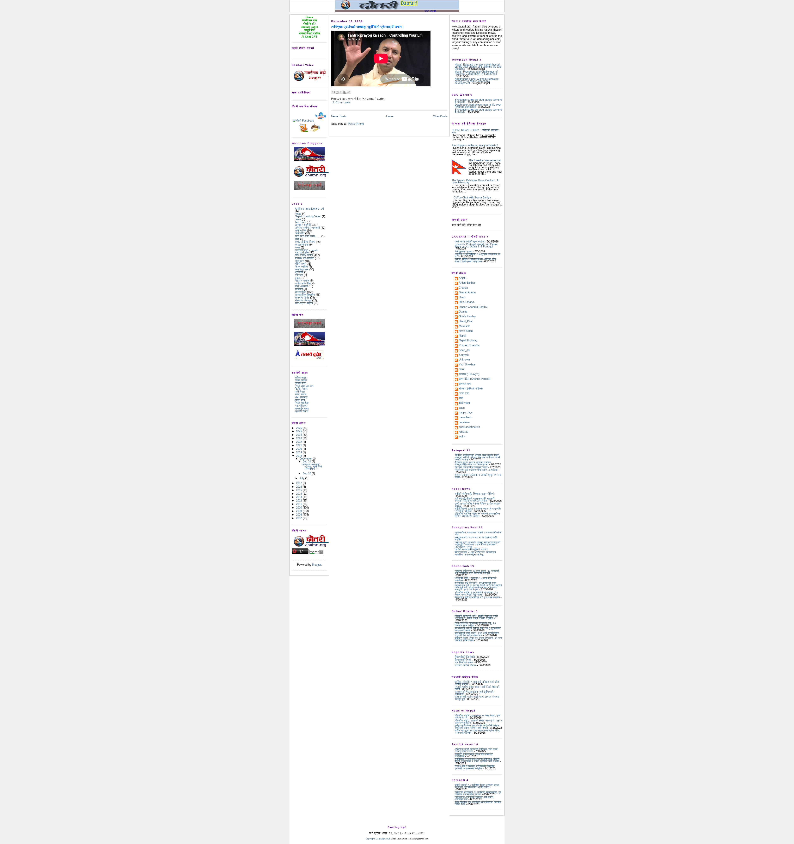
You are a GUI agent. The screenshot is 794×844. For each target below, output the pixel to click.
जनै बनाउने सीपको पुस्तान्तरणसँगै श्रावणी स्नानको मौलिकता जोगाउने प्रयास (474, 499)
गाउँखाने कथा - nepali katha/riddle (306, 251)
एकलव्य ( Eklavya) (469, 374)
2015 (299, 490)
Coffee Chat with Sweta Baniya (472, 197)
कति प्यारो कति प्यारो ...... (307, 236)
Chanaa (463, 288)
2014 (299, 493)
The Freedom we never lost (485, 160)
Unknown (464, 360)
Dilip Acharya (467, 302)
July (302, 478)
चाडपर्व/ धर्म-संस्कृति (304, 258)
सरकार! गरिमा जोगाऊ (465, 665)
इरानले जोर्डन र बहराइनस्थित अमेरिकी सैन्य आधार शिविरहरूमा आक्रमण (475, 260)
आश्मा (461, 369)
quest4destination (469, 427)
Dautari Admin (467, 292)
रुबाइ (297, 277)
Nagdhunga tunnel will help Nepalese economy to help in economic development (477, 81)
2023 (299, 438)
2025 (299, 431)
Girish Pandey (467, 316)
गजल (297, 247)
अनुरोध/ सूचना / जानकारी (307, 227)
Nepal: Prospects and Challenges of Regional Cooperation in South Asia (476, 72)
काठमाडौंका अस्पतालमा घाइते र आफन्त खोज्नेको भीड (478, 533)
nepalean (464, 422)
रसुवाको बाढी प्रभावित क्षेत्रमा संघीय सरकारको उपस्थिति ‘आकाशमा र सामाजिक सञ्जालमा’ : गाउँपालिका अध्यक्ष (477, 544)
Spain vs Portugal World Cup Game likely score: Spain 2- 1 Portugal (476, 245)
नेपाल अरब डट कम (304, 385)
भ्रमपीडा (299, 272)
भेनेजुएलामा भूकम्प (463, 251)
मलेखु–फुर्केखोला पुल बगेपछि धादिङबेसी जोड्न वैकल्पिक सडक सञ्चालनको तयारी (477, 726)
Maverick (464, 326)
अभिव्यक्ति (299, 233)
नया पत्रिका (300, 405)
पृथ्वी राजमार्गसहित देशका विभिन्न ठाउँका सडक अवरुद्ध (477, 504)
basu (462, 408)
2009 (299, 511)
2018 (299, 455)
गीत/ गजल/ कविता (304, 255)
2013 (299, 497)
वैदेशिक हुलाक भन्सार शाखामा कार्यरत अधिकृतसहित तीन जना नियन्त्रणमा (473, 463)
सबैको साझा (300, 377)
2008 (299, 514)
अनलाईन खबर (302, 408)
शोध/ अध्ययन (301, 286)
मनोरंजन (299, 275)
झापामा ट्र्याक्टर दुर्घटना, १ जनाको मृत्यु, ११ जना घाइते (478, 476)
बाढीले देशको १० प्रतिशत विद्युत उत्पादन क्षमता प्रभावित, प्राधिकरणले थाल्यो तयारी (477, 786)
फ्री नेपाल (300, 391)
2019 (299, 452)
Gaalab (463, 312)
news (298, 219)
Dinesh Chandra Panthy (473, 307)
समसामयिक (300, 292)
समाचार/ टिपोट (302, 297)
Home (389, 116)
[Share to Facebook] (345, 92)
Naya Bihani (466, 331)
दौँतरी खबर (300, 263)
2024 (299, 434)
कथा (297, 239)
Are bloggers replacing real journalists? (475, 145)
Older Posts (440, 116)
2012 (299, 500)
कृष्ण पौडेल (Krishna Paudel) (474, 379)
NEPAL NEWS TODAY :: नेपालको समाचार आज (475, 131)
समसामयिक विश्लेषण (305, 294)
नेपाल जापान (301, 380)
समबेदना (299, 289)
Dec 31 (307, 461)
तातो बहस (299, 261)
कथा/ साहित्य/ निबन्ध (305, 241)
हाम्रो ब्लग (300, 400)
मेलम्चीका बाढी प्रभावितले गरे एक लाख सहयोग (477, 597)
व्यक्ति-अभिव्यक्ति (303, 283)
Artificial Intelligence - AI (309, 208)
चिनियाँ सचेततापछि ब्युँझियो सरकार (471, 549)
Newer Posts (339, 116)
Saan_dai (464, 350)
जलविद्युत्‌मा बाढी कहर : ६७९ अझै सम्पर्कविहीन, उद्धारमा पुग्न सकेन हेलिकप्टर (477, 634)
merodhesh (465, 417)
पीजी (461, 398)
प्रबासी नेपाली (301, 411)
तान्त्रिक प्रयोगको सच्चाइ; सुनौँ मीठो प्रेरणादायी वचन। (367, 27)
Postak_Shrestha (469, 345)
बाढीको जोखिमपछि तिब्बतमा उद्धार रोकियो (474, 493)
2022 (299, 441)
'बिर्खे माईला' (464, 403)
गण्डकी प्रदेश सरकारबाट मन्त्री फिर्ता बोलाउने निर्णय (477, 687)
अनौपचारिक (300, 230)
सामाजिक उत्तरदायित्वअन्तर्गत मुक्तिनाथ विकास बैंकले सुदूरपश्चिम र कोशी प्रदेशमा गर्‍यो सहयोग (477, 760)
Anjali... (463, 278)
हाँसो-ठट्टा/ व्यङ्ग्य (304, 303)
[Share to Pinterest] (349, 92)
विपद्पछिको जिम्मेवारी (465, 656)
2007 (299, 518)
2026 (299, 428)
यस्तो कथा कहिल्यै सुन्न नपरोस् (469, 241)
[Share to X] (341, 92)
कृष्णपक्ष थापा (465, 384)
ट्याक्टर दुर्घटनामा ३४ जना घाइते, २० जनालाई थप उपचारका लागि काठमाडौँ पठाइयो (477, 572)
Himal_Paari (466, 321)
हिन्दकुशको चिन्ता (463, 659)
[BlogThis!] (337, 92)
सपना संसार (300, 394)
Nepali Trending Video (308, 216)
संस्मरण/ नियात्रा (303, 300)
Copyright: (370, 839)
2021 (299, 445)
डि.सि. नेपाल (301, 388)
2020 (299, 448)
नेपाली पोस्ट (300, 383)
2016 (299, 486)
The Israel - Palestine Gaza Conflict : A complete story (475, 181)
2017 (299, 483)
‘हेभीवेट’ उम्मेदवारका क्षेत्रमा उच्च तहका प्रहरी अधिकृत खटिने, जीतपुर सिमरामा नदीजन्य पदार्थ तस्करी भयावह (477, 457)
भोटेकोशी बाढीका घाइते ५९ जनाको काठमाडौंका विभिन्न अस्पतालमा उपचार (477, 514)
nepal (298, 213)
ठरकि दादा (464, 393)
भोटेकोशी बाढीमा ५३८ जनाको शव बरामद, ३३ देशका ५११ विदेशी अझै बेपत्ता (476, 593)
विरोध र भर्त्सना (302, 280)
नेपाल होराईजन (302, 402)
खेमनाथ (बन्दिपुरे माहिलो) (471, 389)
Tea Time (300, 222)
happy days (466, 413)
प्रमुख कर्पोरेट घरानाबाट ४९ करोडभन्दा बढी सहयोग (476, 538)
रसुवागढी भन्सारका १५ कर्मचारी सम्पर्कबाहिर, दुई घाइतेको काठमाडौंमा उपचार (478, 793)
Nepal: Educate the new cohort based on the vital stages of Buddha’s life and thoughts (478, 66)
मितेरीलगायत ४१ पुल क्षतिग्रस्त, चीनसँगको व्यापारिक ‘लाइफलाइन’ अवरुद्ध (475, 553)
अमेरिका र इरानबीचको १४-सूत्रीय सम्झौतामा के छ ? (477, 255)
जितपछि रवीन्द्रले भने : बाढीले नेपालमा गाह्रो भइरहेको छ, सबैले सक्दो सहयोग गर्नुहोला (476, 617)
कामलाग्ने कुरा (302, 244)
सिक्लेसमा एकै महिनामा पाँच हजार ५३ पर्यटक (476, 470)
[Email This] (333, 92)
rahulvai (463, 432)
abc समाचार (301, 397)
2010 (299, 507)
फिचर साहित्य (301, 266)
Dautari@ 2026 (383, 839)
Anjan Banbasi (467, 283)
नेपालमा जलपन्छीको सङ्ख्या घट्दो (471, 467)
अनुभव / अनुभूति (303, 224)
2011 (299, 504)
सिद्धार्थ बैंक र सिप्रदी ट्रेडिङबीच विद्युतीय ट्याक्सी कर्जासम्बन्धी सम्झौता (474, 767)
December (305, 458)
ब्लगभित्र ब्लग (302, 269)
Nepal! (462, 336)
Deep (462, 297)
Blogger (316, 564)
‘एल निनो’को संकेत (464, 662)
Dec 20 (307, 473)
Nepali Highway (468, 340)
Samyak (464, 355)
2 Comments (342, 102)
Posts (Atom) (356, 123)
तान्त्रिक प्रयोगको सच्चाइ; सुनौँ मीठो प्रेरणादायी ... (312, 466)
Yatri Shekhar (467, 365)
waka (462, 437)
